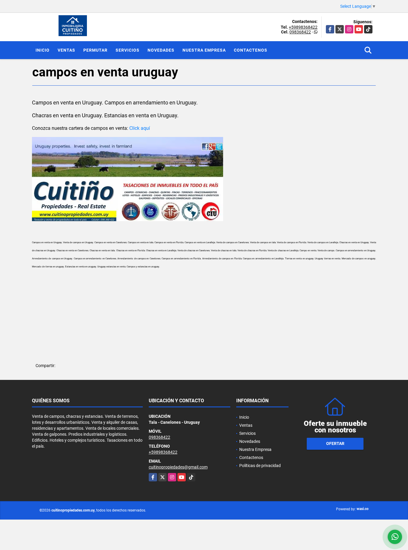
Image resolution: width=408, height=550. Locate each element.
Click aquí (139, 128)
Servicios (127, 50)
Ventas (66, 50)
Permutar (95, 50)
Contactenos (250, 50)
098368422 (300, 32)
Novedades (161, 50)
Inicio (43, 50)
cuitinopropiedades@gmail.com (178, 467)
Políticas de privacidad (260, 465)
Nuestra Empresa (204, 50)
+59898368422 (303, 27)
